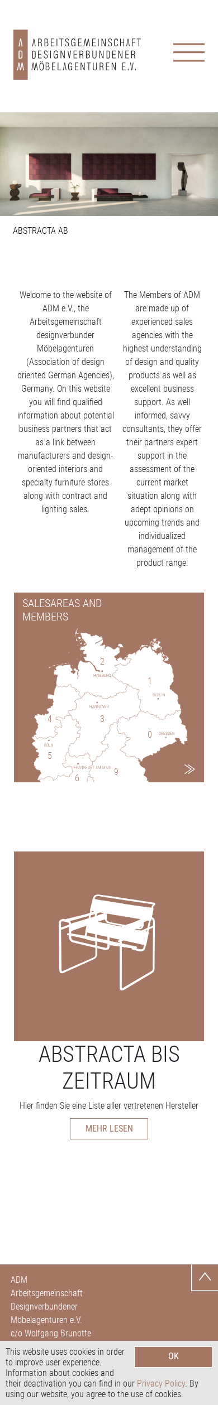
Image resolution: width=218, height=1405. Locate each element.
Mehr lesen (109, 1128)
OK (173, 1356)
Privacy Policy (161, 1383)
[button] (16, 164)
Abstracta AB (40, 230)
